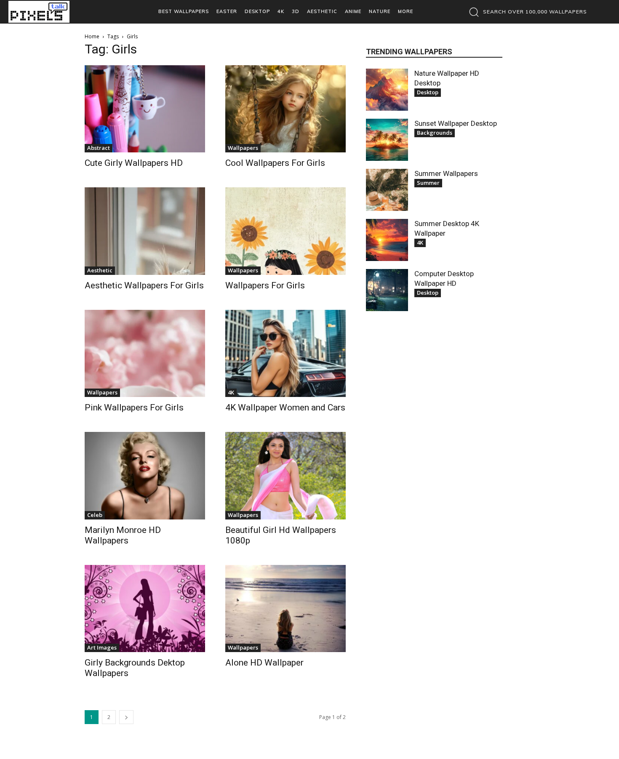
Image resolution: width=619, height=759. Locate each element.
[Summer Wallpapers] (387, 190)
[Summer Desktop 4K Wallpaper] (387, 240)
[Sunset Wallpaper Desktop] (387, 140)
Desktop (427, 92)
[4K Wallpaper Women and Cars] (285, 353)
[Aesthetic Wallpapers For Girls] (145, 230)
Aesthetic (99, 270)
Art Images (102, 647)
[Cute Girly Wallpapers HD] (145, 108)
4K (231, 392)
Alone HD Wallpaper (264, 663)
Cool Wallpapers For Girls (275, 163)
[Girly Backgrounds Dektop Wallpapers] (145, 608)
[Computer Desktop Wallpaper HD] (387, 290)
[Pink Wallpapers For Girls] (145, 353)
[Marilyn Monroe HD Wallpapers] (145, 475)
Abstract (98, 148)
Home (92, 36)
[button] (525, 12)
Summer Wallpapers (446, 173)
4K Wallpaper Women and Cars (285, 407)
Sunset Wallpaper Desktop (455, 123)
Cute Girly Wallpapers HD (134, 163)
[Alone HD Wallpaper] (285, 608)
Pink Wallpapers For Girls (134, 407)
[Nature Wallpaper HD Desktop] (387, 90)
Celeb (94, 515)
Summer (428, 182)
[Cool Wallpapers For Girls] (285, 108)
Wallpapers (243, 148)
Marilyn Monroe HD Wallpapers (123, 535)
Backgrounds (434, 132)
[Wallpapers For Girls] (285, 230)
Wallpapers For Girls (265, 285)
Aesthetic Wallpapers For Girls (144, 285)
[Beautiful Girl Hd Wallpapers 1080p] (285, 475)
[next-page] (126, 717)
